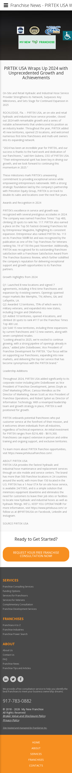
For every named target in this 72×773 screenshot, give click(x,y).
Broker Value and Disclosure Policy (24, 716)
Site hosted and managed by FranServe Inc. (25, 727)
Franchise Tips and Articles (17, 668)
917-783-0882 (17, 700)
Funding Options (11, 591)
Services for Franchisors (15, 595)
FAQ (5, 659)
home (36, 742)
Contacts (36, 765)
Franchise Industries (13, 629)
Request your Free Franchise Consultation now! (36, 554)
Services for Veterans (14, 600)
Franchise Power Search (15, 634)
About (36, 748)
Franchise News (11, 663)
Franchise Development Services (20, 609)
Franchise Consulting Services (18, 586)
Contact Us (8, 654)
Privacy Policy (11, 720)
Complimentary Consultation (18, 604)
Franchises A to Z (12, 625)
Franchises (36, 759)
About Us (8, 650)
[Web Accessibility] (67, 35)
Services (36, 754)
